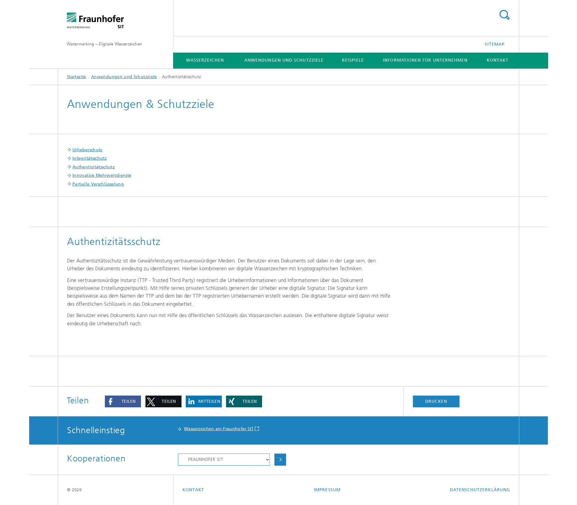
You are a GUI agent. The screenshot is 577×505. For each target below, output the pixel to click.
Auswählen (280, 460)
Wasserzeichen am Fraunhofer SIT (219, 428)
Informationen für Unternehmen (425, 60)
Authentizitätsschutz (93, 167)
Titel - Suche (504, 15)
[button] (123, 402)
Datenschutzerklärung (480, 489)
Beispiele (353, 60)
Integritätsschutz (89, 158)
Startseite (76, 76)
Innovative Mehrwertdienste (101, 175)
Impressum (327, 489)
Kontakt (498, 60)
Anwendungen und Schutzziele (284, 60)
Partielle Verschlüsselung (98, 184)
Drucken (436, 401)
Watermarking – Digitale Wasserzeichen (104, 44)
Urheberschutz (87, 149)
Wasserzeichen (205, 60)
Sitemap (495, 44)
